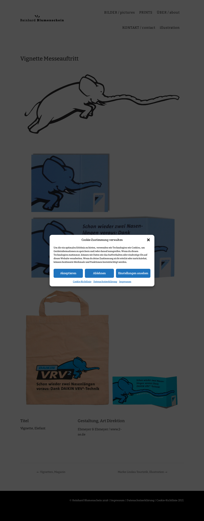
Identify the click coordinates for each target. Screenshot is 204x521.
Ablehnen (99, 273)
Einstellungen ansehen (133, 273)
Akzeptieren (68, 273)
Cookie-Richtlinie (82, 281)
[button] (148, 240)
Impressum (125, 281)
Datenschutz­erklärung (105, 281)
